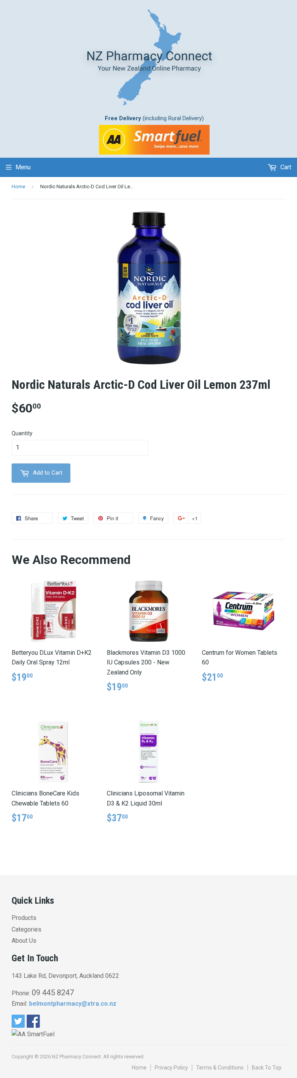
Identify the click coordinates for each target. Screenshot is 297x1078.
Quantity (22, 433)
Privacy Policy (171, 1067)
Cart (285, 167)
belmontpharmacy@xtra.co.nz (72, 1003)
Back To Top (267, 1067)
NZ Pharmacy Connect (76, 1056)
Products (24, 917)
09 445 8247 (53, 992)
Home (18, 186)
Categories (26, 929)
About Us (24, 940)
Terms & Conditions (220, 1067)
